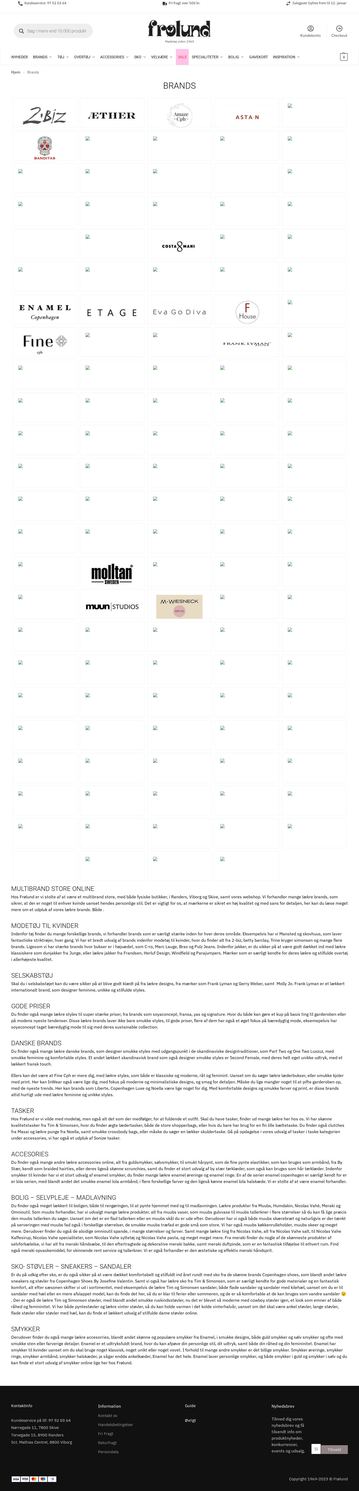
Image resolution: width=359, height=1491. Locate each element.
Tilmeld (334, 1449)
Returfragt (107, 1442)
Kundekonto (310, 35)
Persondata (108, 1451)
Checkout (339, 35)
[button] (337, 57)
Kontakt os (107, 1415)
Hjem (15, 72)
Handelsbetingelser (115, 1424)
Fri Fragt (105, 1433)
